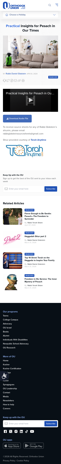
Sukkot (8, 26)
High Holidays (11, 21)
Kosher (6, 364)
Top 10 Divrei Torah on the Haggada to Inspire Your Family (39, 259)
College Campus (10, 319)
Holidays (7, 372)
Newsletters (8, 400)
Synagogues (8, 384)
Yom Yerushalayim (11, 118)
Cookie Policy (23, 460)
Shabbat (9, 71)
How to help (8, 404)
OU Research (9, 347)
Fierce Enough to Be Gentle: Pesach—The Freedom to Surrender (38, 216)
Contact (6, 392)
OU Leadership (10, 388)
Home (5, 360)
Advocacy (7, 323)
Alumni (6, 335)
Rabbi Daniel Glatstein (36, 240)
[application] (30, 100)
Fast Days (9, 59)
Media (6, 396)
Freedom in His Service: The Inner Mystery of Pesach (41, 280)
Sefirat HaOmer (12, 48)
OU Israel (7, 327)
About (5, 380)
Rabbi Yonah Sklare (35, 222)
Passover (9, 43)
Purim (8, 37)
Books (6, 331)
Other (8, 65)
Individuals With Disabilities (15, 339)
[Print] (23, 80)
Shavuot (9, 54)
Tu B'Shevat (10, 85)
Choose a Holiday (17, 14)
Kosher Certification (12, 368)
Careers (6, 408)
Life (4, 376)
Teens (5, 315)
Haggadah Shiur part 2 (35, 236)
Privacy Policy (9, 460)
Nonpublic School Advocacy (16, 343)
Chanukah (10, 32)
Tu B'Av (8, 79)
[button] (30, 100)
